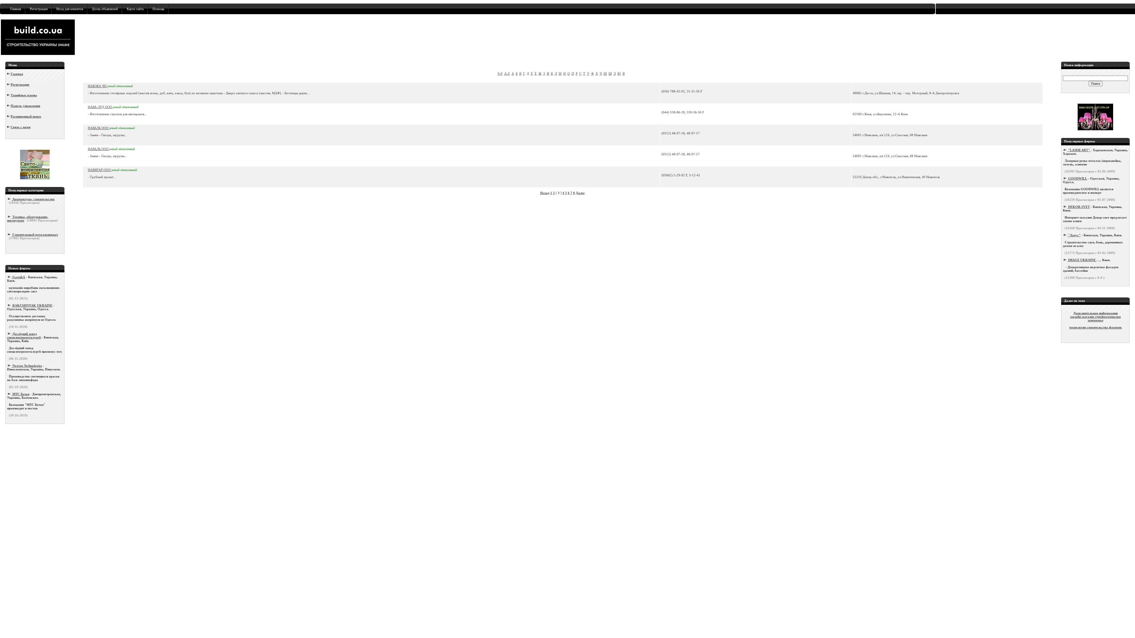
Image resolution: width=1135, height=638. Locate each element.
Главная (15, 9)
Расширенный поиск (26, 116)
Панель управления (25, 106)
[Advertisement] (402, 37)
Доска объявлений (105, 9)
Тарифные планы (24, 95)
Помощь (158, 9)
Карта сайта (135, 9)
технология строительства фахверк (1095, 327)
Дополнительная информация (1095, 313)
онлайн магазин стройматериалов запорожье (1095, 318)
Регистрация (39, 9)
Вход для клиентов (69, 9)
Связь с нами (20, 127)
